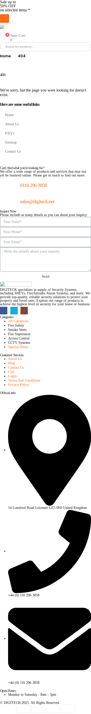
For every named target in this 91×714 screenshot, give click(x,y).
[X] (14, 310)
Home (9, 115)
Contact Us (13, 151)
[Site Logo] (25, 27)
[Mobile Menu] (4, 18)
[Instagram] (24, 310)
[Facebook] (3, 310)
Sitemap (11, 142)
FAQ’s (9, 133)
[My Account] (2, 31)
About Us (12, 124)
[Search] (58, 46)
